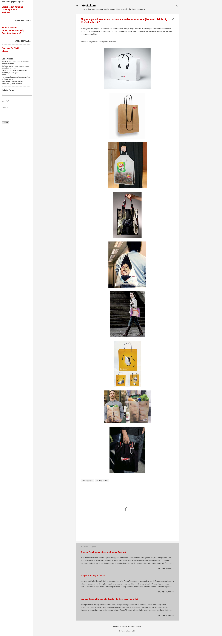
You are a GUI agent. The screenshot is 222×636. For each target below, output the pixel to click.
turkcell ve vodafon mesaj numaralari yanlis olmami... (12, 82)
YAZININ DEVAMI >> (166, 568)
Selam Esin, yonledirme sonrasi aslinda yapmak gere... (14, 71)
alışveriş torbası (102, 481)
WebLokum (89, 5)
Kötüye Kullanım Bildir (127, 631)
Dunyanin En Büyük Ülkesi (93, 575)
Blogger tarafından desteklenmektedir (127, 626)
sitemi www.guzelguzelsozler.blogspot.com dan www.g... (16, 77)
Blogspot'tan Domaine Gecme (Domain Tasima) (103, 552)
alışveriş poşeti (87, 481)
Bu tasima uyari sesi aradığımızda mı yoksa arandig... (15, 67)
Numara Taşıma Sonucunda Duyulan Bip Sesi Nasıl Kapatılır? (109, 599)
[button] (172, 19)
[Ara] (177, 6)
